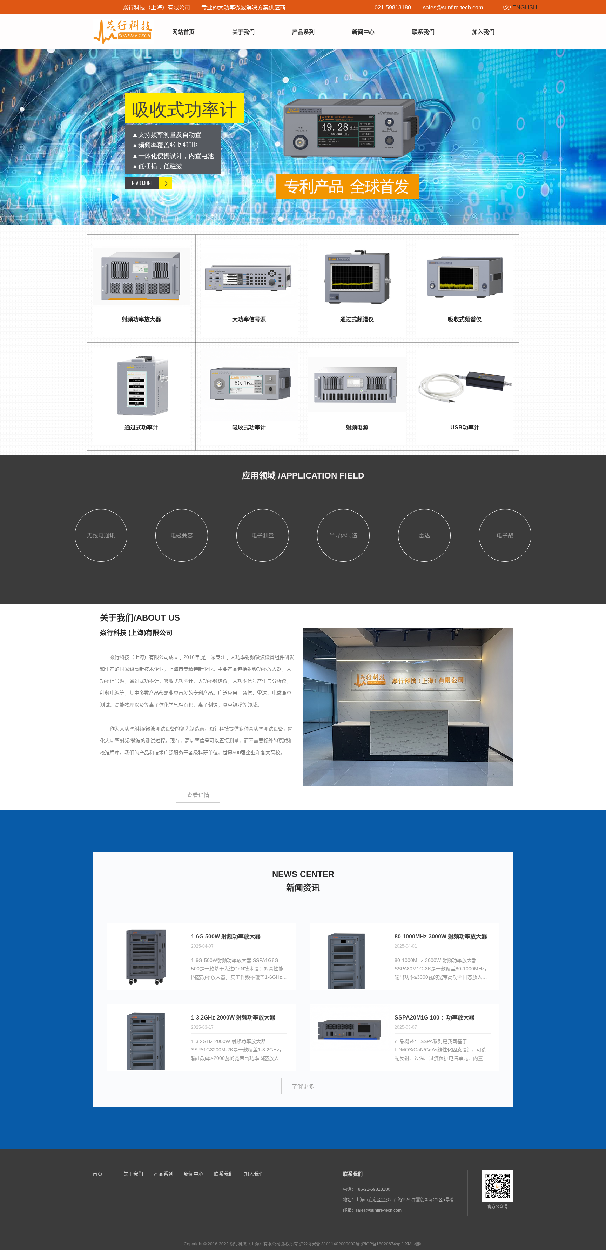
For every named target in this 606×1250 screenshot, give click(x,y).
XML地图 (413, 1244)
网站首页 (183, 32)
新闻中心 (363, 32)
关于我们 (243, 32)
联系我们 (423, 32)
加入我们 (483, 32)
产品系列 (303, 32)
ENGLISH (524, 8)
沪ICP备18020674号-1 (382, 1244)
